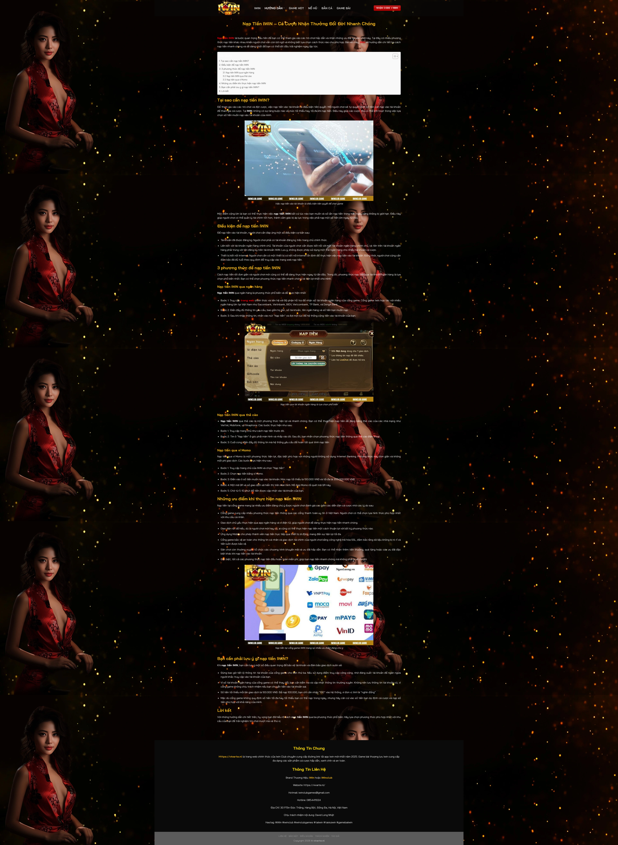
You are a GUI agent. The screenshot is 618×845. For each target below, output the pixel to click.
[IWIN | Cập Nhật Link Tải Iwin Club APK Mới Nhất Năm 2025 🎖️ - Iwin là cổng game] (233, 8)
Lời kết (225, 91)
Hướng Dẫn (273, 8)
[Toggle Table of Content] (393, 56)
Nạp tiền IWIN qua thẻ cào (239, 76)
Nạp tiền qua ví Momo (237, 79)
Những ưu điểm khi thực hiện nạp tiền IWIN (243, 83)
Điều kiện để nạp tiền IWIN (235, 64)
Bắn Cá (327, 8)
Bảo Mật (293, 836)
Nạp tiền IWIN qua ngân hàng (240, 72)
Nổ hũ (312, 8)
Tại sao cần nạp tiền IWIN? (235, 61)
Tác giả (335, 836)
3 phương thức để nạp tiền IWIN (238, 68)
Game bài (344, 8)
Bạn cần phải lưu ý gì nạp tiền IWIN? (240, 87)
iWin (362, 42)
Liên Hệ (282, 836)
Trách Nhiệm (322, 836)
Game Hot (296, 8)
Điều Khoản (306, 836)
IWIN (257, 8)
